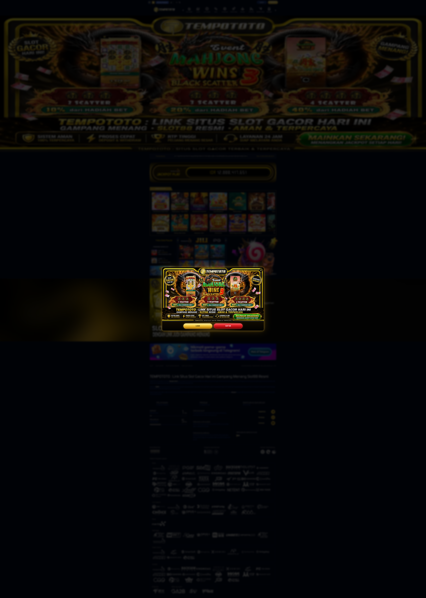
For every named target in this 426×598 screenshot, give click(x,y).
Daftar (228, 326)
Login (198, 326)
